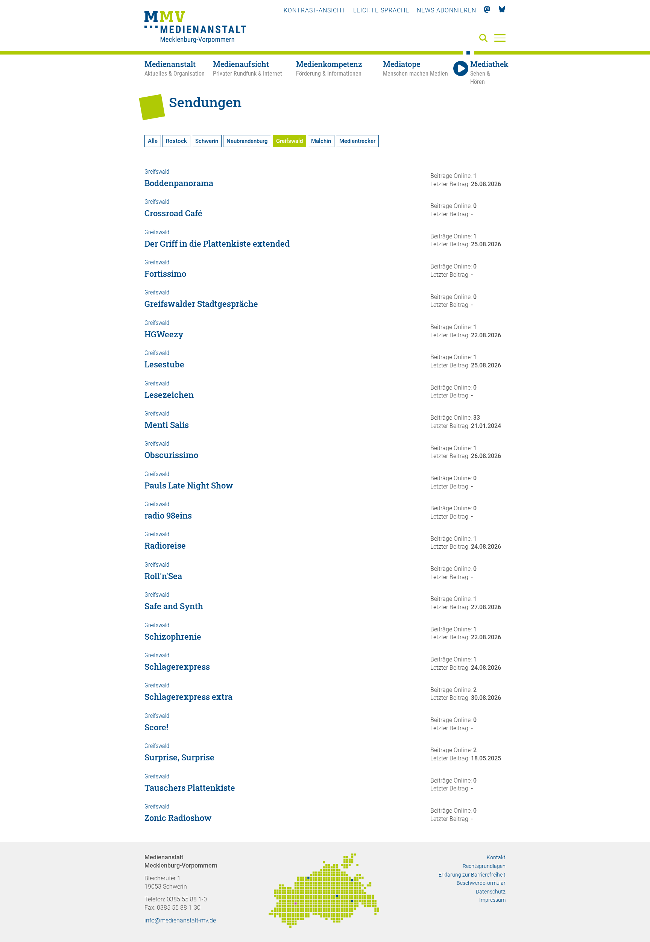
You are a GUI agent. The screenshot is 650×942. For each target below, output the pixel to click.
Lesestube (164, 364)
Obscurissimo (171, 454)
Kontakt (496, 857)
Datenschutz (491, 892)
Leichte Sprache (381, 10)
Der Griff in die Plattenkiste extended (217, 243)
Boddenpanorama (178, 182)
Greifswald (289, 141)
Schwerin (206, 141)
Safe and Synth (173, 606)
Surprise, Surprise (179, 757)
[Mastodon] (487, 10)
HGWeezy (163, 334)
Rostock (176, 141)
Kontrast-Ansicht (315, 10)
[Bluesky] (502, 10)
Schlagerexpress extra (188, 696)
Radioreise (165, 545)
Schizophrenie (172, 636)
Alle (153, 141)
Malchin (321, 141)
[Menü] (500, 37)
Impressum (492, 900)
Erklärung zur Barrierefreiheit (472, 875)
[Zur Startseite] (195, 28)
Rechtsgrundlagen (484, 866)
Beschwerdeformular (481, 883)
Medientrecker (357, 141)
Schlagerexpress (177, 666)
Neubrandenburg (247, 141)
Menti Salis (166, 424)
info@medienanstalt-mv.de (180, 920)
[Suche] (485, 38)
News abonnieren (446, 10)
